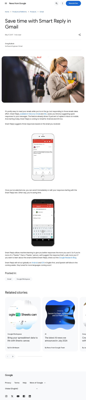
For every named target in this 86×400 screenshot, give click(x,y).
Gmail (42, 12)
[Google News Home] (17, 3)
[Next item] (12, 356)
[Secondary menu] (62, 3)
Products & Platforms (19, 12)
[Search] (56, 3)
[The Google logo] (9, 375)
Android (35, 263)
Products (33, 12)
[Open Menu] (5, 3)
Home (7, 12)
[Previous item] (7, 356)
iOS (43, 263)
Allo (45, 114)
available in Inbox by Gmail (30, 114)
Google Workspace (23, 279)
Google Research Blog (67, 258)
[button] (73, 3)
